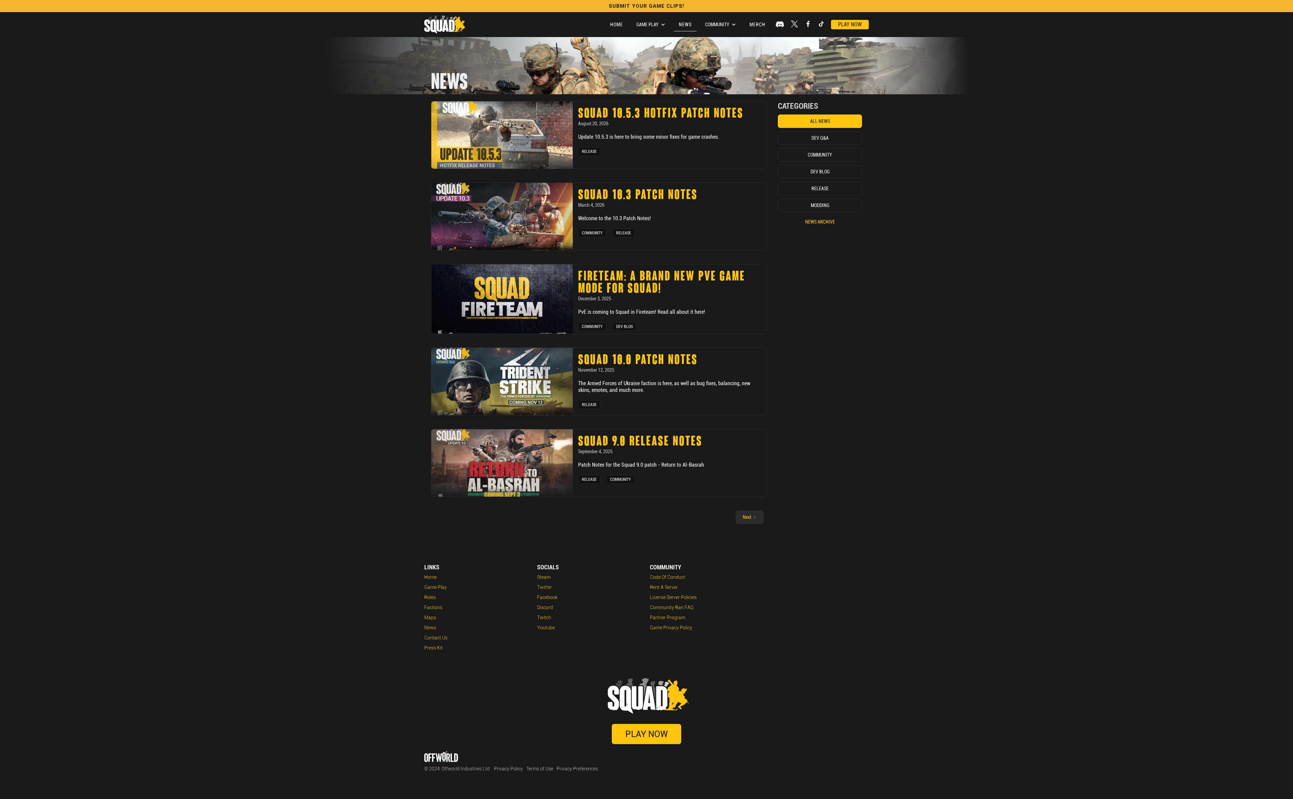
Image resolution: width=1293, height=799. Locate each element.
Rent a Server (664, 587)
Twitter (544, 587)
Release (589, 151)
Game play (435, 587)
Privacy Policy (508, 768)
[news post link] (502, 135)
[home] (445, 24)
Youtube (546, 627)
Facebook (547, 597)
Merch (757, 24)
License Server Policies (673, 597)
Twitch (544, 617)
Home (616, 24)
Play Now (850, 24)
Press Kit (433, 648)
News (685, 24)
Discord (545, 607)
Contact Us (435, 637)
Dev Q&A (820, 138)
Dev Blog (624, 326)
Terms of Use (539, 768)
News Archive (820, 222)
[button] (651, 24)
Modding (820, 205)
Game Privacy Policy (671, 627)
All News (820, 121)
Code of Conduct (667, 577)
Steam (544, 577)
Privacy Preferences (577, 768)
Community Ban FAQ (672, 607)
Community (592, 233)
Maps (430, 617)
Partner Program (667, 617)
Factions (433, 607)
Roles (430, 597)
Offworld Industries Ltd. (466, 768)
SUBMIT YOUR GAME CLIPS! (646, 6)
